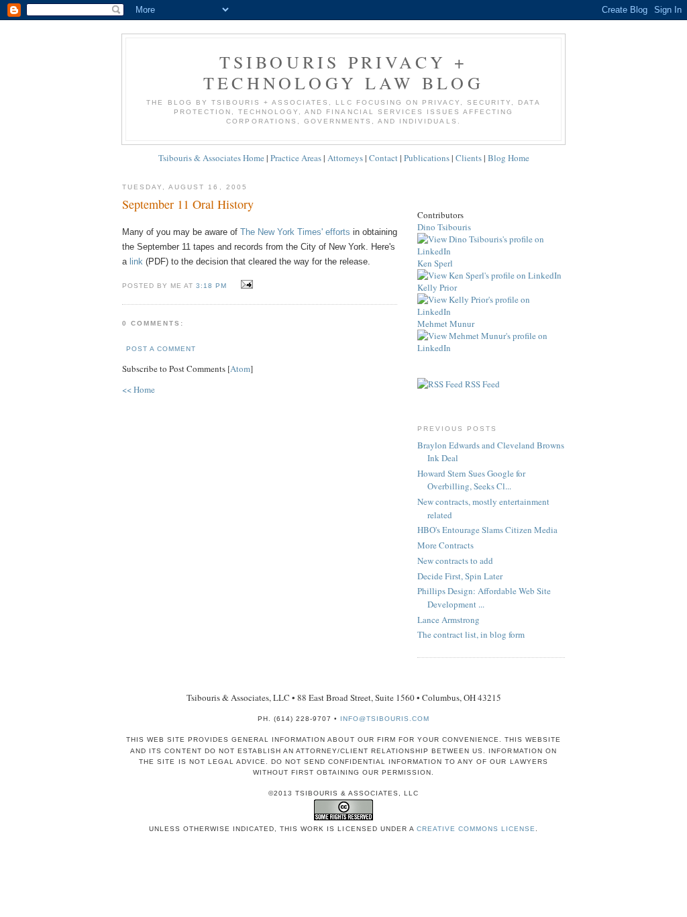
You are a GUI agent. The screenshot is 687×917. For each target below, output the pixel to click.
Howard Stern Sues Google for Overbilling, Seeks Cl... (471, 480)
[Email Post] (244, 285)
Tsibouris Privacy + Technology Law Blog (343, 72)
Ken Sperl (435, 263)
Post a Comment (161, 348)
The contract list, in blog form (471, 634)
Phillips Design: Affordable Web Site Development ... (484, 597)
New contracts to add (455, 560)
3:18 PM (212, 285)
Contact (383, 158)
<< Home (138, 389)
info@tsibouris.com (384, 718)
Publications (427, 158)
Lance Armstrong (448, 620)
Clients (469, 158)
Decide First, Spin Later (460, 576)
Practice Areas (295, 158)
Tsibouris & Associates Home (211, 158)
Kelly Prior (437, 287)
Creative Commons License (476, 828)
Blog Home (508, 158)
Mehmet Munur (445, 324)
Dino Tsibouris (444, 227)
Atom (240, 369)
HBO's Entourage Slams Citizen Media (487, 530)
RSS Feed (481, 384)
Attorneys (345, 158)
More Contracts (445, 545)
